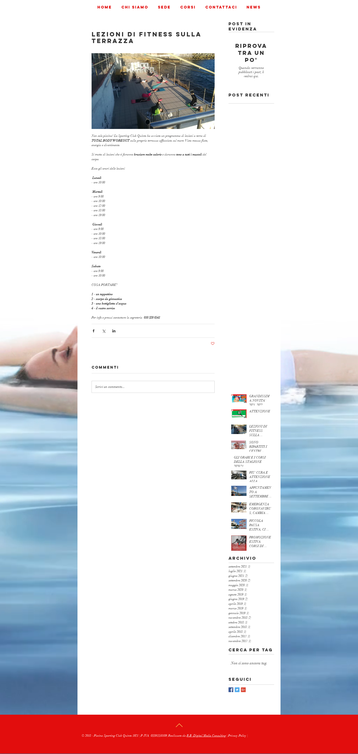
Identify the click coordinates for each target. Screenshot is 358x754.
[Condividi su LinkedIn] (114, 331)
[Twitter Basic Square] (237, 689)
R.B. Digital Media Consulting (206, 735)
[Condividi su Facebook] (94, 331)
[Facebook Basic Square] (231, 689)
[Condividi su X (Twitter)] (104, 331)
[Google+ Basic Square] (243, 689)
